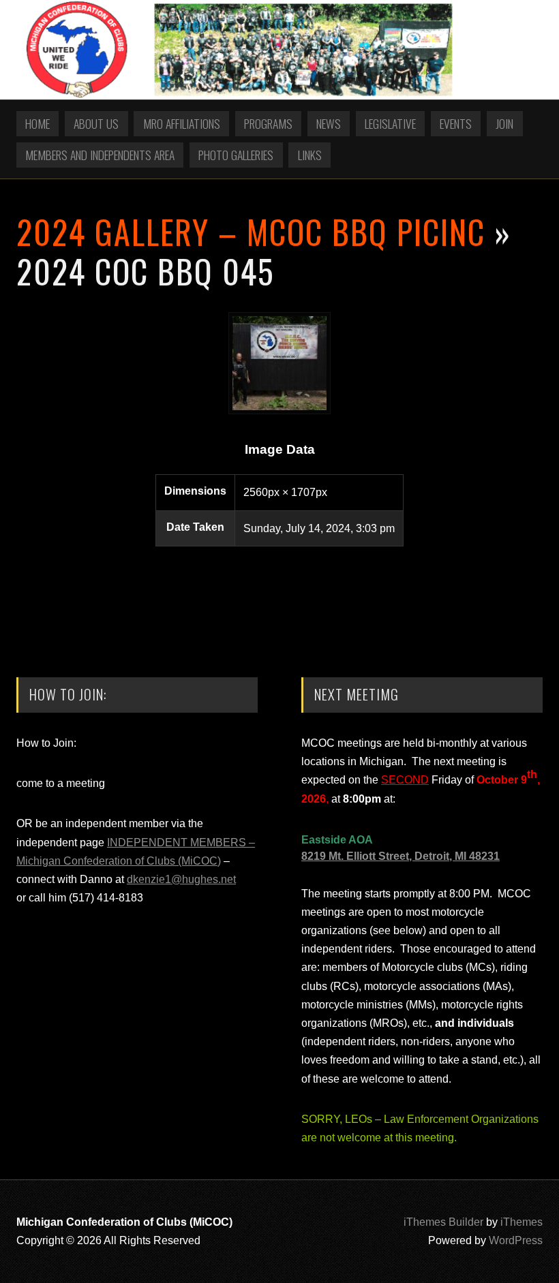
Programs (268, 123)
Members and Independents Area (100, 155)
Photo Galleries (235, 155)
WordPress (516, 1240)
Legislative (390, 123)
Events (456, 123)
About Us (96, 123)
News (328, 123)
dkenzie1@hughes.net (181, 879)
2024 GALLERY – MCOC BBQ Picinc (250, 231)
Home (37, 123)
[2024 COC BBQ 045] (279, 410)
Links (310, 155)
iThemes (521, 1222)
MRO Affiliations (181, 123)
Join (504, 123)
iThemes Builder (443, 1222)
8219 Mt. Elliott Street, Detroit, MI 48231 (400, 856)
